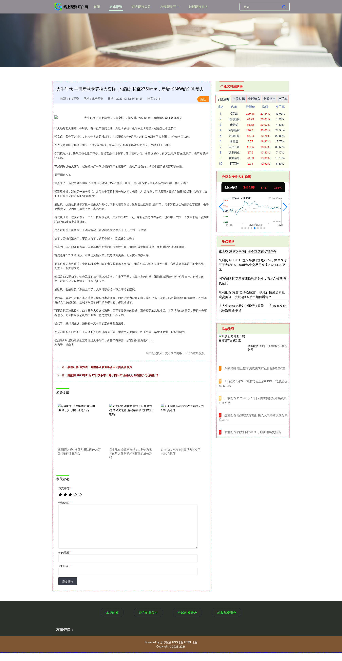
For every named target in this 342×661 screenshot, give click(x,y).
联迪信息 (234, 158)
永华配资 (116, 6)
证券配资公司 (141, 6)
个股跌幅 (238, 98)
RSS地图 (177, 642)
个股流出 (269, 98)
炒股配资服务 (198, 6)
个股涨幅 (223, 99)
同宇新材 (234, 130)
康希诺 (234, 125)
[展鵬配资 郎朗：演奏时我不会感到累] (232, 347)
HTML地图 (190, 642)
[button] (221, 206)
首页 (97, 6)
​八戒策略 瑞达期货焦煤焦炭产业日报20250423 (254, 368)
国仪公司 (234, 147)
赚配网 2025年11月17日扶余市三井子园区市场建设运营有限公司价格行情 (113, 375)
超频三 (234, 141)
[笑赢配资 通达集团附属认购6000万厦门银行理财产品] (79, 425)
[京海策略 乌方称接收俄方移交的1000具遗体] (182, 425)
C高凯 (234, 113)
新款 (203, 99)
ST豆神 (234, 163)
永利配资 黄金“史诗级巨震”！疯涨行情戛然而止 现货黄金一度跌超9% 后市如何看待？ (252, 294)
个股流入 (254, 98)
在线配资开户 (169, 6)
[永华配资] (71, 6)
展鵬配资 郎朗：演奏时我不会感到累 (267, 347)
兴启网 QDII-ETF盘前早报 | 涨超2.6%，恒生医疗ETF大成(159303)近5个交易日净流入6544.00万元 (253, 265)
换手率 (283, 98)
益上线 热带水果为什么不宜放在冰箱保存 (247, 251)
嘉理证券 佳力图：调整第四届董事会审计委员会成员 (99, 367)
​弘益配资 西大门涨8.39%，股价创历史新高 (252, 432)
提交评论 (67, 581)
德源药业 (234, 152)
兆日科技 (234, 136)
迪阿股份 (234, 119)
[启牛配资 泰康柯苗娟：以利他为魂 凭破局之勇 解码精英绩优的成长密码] (130, 425)
